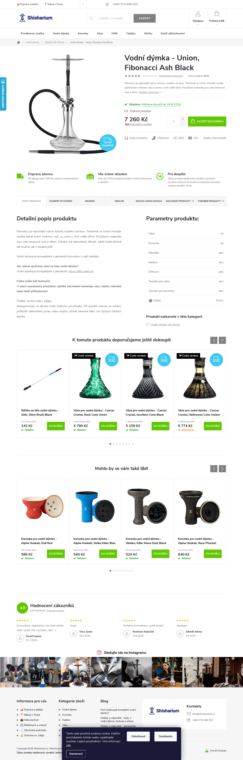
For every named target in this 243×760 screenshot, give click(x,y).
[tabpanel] (43, 394)
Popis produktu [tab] (31, 201)
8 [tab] (133, 444)
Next (222, 340)
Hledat (144, 18)
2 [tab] (113, 444)
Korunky (67, 714)
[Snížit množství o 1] (183, 123)
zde (68, 745)
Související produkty (178, 201)
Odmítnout (138, 736)
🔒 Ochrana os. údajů (32, 735)
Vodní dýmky (69, 709)
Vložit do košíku (210, 121)
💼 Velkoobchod (29, 720)
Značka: (214, 137)
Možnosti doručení (140, 111)
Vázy (65, 725)
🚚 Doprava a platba (27, 4)
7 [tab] (129, 444)
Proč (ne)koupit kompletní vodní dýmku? (118, 711)
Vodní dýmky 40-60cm (165, 325)
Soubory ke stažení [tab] (60, 201)
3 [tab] (117, 444)
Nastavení (76, 754)
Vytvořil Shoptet (218, 750)
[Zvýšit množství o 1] (183, 119)
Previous (213, 340)
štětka (47, 301)
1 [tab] (110, 444)
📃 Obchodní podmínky (33, 730)
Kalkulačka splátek (141, 124)
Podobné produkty (209, 201)
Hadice (66, 720)
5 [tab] (123, 444)
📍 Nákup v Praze (53, 4)
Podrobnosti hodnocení (171, 76)
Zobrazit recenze (55, 610)
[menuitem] (33, 33)
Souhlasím (165, 736)
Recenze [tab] (90, 201)
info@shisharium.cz (203, 714)
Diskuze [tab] (119, 201)
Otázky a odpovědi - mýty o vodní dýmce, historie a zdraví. (117, 719)
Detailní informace (149, 92)
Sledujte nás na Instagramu (125, 652)
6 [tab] (126, 444)
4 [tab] (120, 444)
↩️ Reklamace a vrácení (33, 725)
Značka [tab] (149, 201)
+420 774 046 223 (202, 720)
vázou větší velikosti (80, 271)
